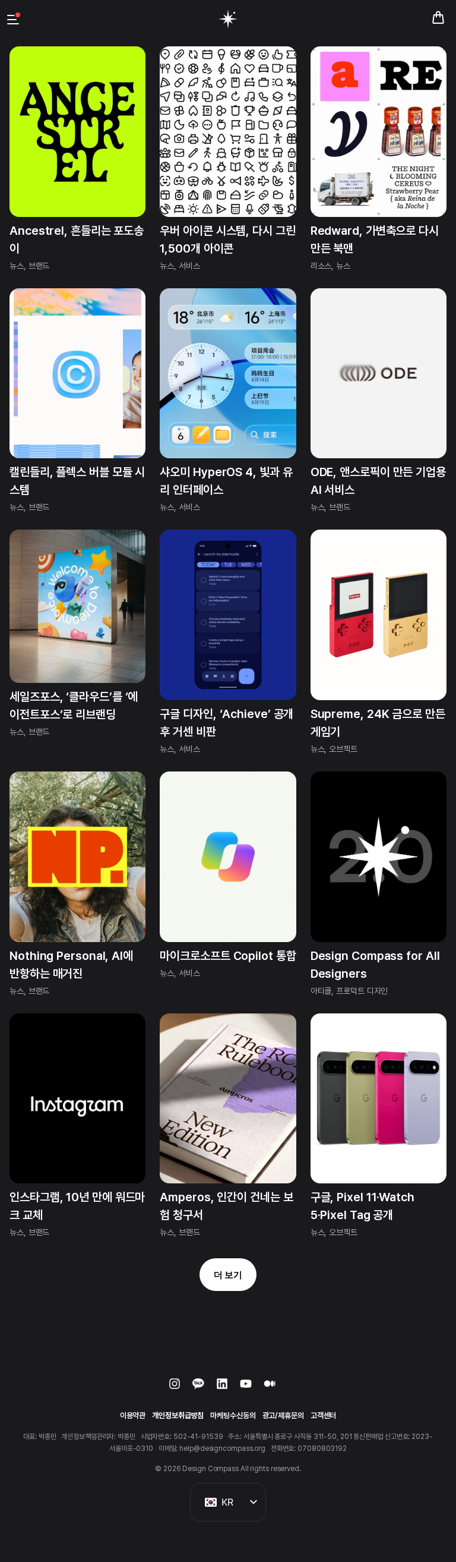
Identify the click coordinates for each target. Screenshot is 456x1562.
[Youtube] (252, 1390)
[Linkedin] (228, 1390)
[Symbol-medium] (275, 1390)
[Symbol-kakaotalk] (204, 1390)
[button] (228, 1274)
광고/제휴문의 (283, 1415)
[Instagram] (180, 1390)
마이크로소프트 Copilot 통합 (228, 956)
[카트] (438, 18)
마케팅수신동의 (232, 1415)
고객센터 (324, 1415)
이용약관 (133, 1415)
